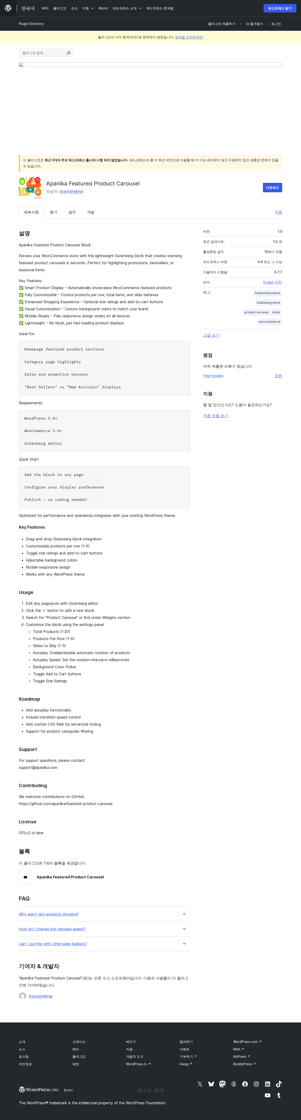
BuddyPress (244, 1064)
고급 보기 (211, 335)
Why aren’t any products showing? (49, 914)
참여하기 (186, 1042)
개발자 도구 (134, 1056)
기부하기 (188, 1056)
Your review (213, 375)
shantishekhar (71, 191)
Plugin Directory (31, 24)
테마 (75, 1049)
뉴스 (22, 1049)
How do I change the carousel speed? (52, 929)
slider (276, 312)
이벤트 (185, 1049)
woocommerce (269, 321)
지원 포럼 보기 (215, 415)
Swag (186, 1064)
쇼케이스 (79, 1042)
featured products (267, 293)
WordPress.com (247, 1042)
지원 (278, 212)
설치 (72, 212)
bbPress (241, 1056)
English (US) (272, 282)
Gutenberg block (268, 302)
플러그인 (79, 1056)
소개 (22, 1042)
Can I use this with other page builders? (53, 944)
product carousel (257, 312)
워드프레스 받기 (280, 8)
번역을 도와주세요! (189, 37)
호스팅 (24, 1056)
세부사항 (31, 212)
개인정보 (25, 1064)
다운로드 (272, 187)
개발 (91, 212)
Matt (238, 1049)
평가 (53, 212)
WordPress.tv (138, 1064)
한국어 (68, 1090)
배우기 (131, 1042)
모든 (278, 375)
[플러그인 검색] (68, 53)
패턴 (75, 1064)
